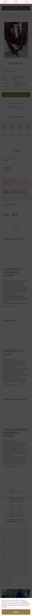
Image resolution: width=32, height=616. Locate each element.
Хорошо (16, 611)
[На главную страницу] (16, 2)
